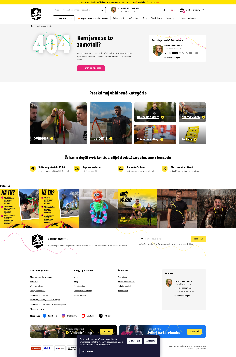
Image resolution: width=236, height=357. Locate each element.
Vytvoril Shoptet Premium (197, 349)
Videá (76, 277)
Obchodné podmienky (39, 295)
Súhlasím (150, 340)
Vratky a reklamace (37, 291)
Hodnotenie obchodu (126, 282)
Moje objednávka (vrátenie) (41, 277)
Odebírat (198, 238)
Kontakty (34, 282)
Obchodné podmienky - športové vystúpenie (48, 304)
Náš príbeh (122, 277)
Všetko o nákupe (37, 286)
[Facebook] (50, 316)
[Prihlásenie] (165, 9)
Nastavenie (87, 351)
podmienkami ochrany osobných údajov (178, 244)
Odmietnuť (134, 340)
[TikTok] (105, 316)
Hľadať (102, 10)
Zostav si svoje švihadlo (86, 2)
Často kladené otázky (83, 291)
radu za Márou (113, 56)
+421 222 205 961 (130, 10)
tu (109, 344)
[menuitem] (63, 18)
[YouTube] (88, 316)
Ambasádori (123, 291)
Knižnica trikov (80, 295)
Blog (76, 282)
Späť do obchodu (93, 68)
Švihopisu (130, 2)
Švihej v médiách (124, 286)
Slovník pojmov (80, 286)
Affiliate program (37, 309)
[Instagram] (69, 316)
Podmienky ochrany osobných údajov (45, 300)
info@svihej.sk (173, 57)
